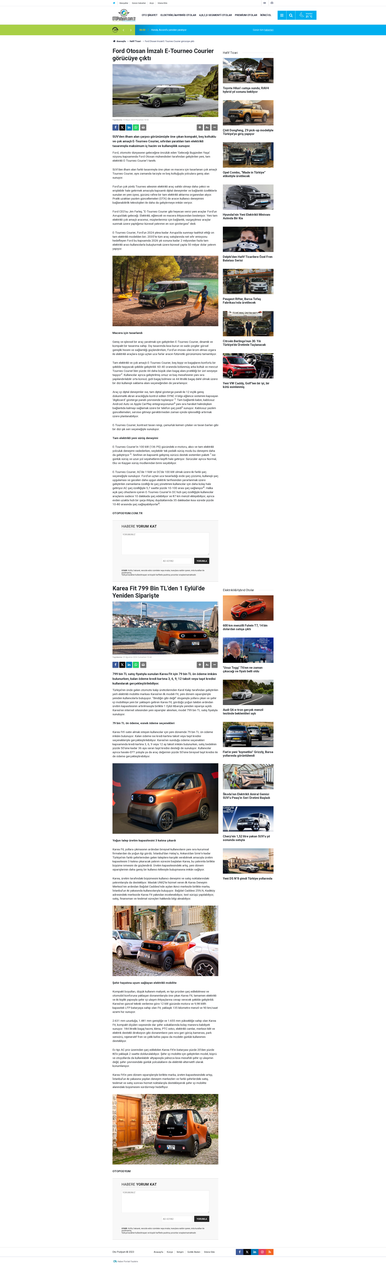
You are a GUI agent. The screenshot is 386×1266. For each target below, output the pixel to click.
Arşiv (152, 3)
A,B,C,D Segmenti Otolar (215, 15)
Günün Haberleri (139, 3)
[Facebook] (115, 127)
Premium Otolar (246, 15)
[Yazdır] (143, 127)
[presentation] (123, 30)
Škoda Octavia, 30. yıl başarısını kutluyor (172, 29)
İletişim (180, 1252)
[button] (200, 127)
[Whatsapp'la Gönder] (136, 127)
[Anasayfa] (114, 3)
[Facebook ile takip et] (239, 1252)
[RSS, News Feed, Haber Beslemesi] (270, 1252)
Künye (170, 1252)
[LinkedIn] (129, 127)
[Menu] (282, 15)
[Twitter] (122, 127)
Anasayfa (121, 41)
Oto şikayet (150, 15)
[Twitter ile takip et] (247, 1252)
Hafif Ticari (135, 41)
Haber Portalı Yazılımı (128, 1261)
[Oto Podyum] (124, 15)
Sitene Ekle (162, 3)
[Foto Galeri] (272, 3)
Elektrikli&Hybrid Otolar (178, 15)
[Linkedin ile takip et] (254, 1252)
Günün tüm (263, 29)
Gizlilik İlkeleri (193, 1252)
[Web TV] (264, 3)
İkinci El (265, 15)
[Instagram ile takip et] (262, 1252)
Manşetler (124, 3)
